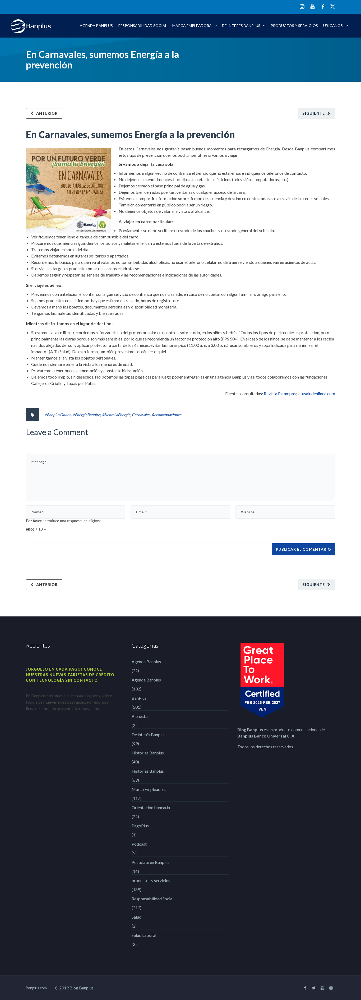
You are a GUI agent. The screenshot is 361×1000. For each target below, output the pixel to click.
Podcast (139, 843)
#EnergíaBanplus (86, 414)
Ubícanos (333, 25)
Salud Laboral (144, 935)
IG (302, 7)
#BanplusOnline (58, 414)
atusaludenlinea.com (316, 393)
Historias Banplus (148, 752)
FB (323, 6)
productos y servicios (294, 25)
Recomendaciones (166, 414)
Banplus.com (36, 987)
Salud (136, 916)
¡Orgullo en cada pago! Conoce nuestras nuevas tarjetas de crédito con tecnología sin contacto (70, 675)
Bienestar (140, 716)
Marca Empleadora (192, 25)
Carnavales (141, 414)
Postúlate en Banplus (150, 862)
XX (332, 6)
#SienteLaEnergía (116, 414)
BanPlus (139, 698)
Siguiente (313, 113)
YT (312, 6)
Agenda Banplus (96, 25)
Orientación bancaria (151, 807)
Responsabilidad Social (142, 25)
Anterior (47, 113)
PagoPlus (140, 825)
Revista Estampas (280, 393)
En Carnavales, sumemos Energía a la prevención (130, 134)
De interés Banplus (241, 25)
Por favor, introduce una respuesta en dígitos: (63, 521)
